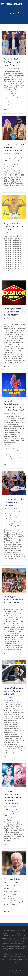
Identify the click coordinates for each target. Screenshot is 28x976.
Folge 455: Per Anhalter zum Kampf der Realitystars (13, 599)
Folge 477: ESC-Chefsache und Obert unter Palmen (14, 62)
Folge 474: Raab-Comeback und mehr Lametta (14, 226)
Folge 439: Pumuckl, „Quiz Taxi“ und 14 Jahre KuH (13, 691)
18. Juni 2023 (7, 697)
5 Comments (16, 153)
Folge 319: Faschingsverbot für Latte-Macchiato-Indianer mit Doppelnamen (13, 797)
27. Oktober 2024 (7, 153)
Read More (6, 109)
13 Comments (17, 68)
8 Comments (17, 321)
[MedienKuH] (11, 3)
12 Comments (18, 232)
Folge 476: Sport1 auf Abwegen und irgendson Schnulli (14, 147)
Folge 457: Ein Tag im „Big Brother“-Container (14, 502)
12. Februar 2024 (7, 605)
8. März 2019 (7, 806)
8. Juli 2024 (6, 413)
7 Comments (13, 413)
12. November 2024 (8, 68)
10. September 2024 (8, 321)
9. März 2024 (7, 508)
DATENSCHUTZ (10, 969)
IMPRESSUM (19, 969)
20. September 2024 (8, 232)
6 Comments (16, 605)
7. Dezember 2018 (8, 891)
